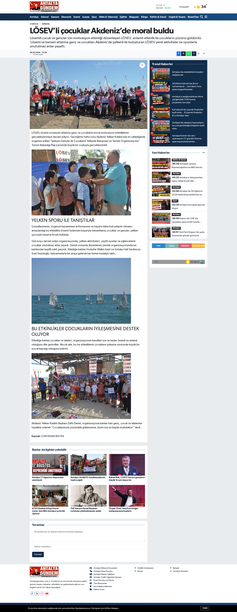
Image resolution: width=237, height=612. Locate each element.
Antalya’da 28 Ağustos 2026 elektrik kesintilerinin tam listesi (188, 193)
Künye (140, 571)
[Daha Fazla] (194, 53)
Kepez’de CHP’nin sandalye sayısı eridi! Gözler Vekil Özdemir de (186, 220)
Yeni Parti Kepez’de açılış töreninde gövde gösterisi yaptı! (188, 234)
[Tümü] (203, 153)
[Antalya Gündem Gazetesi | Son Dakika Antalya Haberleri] (44, 7)
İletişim (176, 568)
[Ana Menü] (205, 17)
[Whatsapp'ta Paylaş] (188, 53)
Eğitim (123, 17)
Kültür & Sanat (158, 17)
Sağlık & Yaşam (177, 17)
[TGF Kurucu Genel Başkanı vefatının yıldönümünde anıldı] (88, 496)
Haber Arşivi (99, 589)
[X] (37, 593)
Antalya (34, 17)
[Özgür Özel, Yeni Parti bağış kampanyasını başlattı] (127, 496)
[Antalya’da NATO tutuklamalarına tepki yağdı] (88, 465)
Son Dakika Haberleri (103, 586)
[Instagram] (42, 593)
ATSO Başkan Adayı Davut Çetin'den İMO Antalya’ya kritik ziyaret (48, 511)
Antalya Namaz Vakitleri (104, 574)
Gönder (38, 554)
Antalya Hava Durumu (103, 571)
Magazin (134, 17)
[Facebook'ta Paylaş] (178, 53)
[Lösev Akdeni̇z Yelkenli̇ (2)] (81, 182)
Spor (94, 17)
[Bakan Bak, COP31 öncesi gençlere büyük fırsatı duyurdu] (127, 465)
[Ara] (202, 17)
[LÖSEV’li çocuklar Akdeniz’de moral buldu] (88, 94)
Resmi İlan (193, 17)
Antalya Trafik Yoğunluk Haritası (108, 577)
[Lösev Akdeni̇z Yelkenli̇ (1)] (81, 290)
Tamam (205, 608)
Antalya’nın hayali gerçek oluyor (188, 207)
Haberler (34, 24)
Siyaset (55, 17)
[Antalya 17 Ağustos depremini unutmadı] (50, 465)
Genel (76, 17)
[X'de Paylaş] (183, 53)
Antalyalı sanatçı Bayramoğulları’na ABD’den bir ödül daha (187, 166)
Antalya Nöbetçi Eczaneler (105, 568)
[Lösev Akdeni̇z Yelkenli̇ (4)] (81, 386)
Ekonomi (66, 17)
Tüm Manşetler (100, 583)
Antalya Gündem (180, 571)
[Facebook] (32, 593)
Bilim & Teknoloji (108, 17)
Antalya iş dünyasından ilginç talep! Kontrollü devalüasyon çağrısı (187, 179)
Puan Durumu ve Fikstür (104, 580)
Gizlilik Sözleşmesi (145, 568)
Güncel (45, 17)
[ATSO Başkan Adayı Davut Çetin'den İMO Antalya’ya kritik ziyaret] (50, 496)
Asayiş (85, 17)
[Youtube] (47, 593)
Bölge (144, 17)
